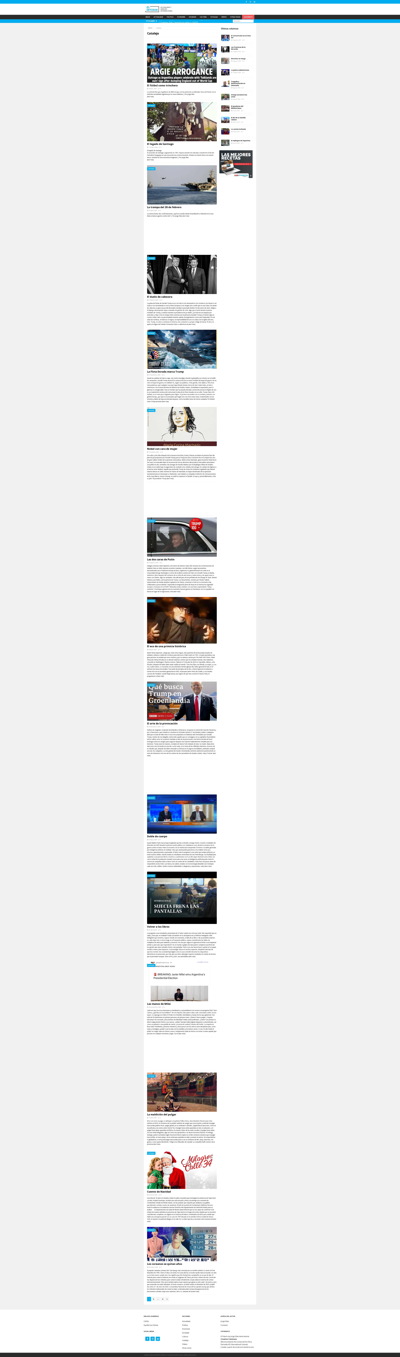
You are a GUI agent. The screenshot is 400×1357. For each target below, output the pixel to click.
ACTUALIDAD (158, 17)
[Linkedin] (254, 2)
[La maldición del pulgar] (182, 1092)
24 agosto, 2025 (153, 563)
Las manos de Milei (159, 1003)
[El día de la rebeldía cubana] (225, 120)
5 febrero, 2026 (153, 300)
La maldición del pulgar (161, 1114)
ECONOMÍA (181, 17)
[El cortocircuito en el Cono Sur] (225, 38)
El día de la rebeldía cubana (238, 119)
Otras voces (186, 1348)
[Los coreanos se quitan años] (182, 1244)
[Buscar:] (243, 21)
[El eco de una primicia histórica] (182, 620)
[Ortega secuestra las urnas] (225, 97)
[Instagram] (250, 2)
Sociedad (185, 1333)
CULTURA (203, 17)
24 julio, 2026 (236, 131)
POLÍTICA (170, 17)
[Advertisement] (218, 9)
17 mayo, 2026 (153, 147)
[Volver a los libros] (182, 898)
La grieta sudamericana (240, 70)
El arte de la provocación (162, 723)
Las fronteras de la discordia (238, 48)
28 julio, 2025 (153, 649)
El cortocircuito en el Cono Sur (241, 37)
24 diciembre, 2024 (154, 727)
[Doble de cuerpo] (182, 814)
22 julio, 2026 (236, 143)
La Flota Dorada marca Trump (165, 371)
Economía (186, 1329)
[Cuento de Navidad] (182, 1169)
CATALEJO (214, 17)
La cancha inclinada (238, 129)
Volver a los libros (158, 926)
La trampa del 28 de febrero (164, 207)
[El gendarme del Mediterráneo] (225, 108)
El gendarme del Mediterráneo (237, 107)
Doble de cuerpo (157, 836)
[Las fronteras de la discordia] (225, 49)
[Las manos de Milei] (182, 981)
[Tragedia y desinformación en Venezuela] (225, 84)
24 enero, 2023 (153, 1267)
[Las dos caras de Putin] (182, 537)
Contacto (224, 1325)
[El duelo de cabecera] (182, 274)
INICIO (148, 17)
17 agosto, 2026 (236, 51)
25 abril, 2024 (153, 930)
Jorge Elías (225, 1321)
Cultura (185, 1336)
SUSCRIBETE (248, 17)
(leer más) (150, 97)
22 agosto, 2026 (236, 40)
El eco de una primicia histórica (166, 646)
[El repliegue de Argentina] (225, 143)
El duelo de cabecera (159, 296)
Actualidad (186, 1321)
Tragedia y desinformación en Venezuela (238, 83)
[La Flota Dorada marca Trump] (182, 349)
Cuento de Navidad (159, 1191)
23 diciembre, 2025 (154, 375)
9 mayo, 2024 (153, 840)
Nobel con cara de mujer (162, 448)
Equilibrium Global (151, 1325)
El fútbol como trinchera (162, 85)
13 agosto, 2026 (236, 61)
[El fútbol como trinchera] (182, 63)
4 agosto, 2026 (236, 99)
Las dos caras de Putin (160, 559)
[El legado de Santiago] (182, 121)
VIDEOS (224, 17)
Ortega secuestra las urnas (239, 96)
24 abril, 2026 (153, 210)
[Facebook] (246, 2)
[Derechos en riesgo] (225, 61)
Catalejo (185, 1340)
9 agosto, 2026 (236, 88)
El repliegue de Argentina (240, 141)
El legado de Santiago (160, 144)
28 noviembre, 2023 (155, 1007)
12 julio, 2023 (153, 1118)
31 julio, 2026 (236, 110)
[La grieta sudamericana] (225, 72)
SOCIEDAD (192, 17)
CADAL (146, 1321)
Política (185, 1325)
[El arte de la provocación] (182, 701)
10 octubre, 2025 (154, 452)
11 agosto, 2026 (236, 72)
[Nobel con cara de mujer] (182, 426)
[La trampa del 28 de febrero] (182, 184)
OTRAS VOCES (235, 17)
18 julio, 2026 (153, 89)
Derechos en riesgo (238, 59)
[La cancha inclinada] (225, 131)
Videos (184, 1344)
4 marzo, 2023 (153, 1195)
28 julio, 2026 (236, 122)
